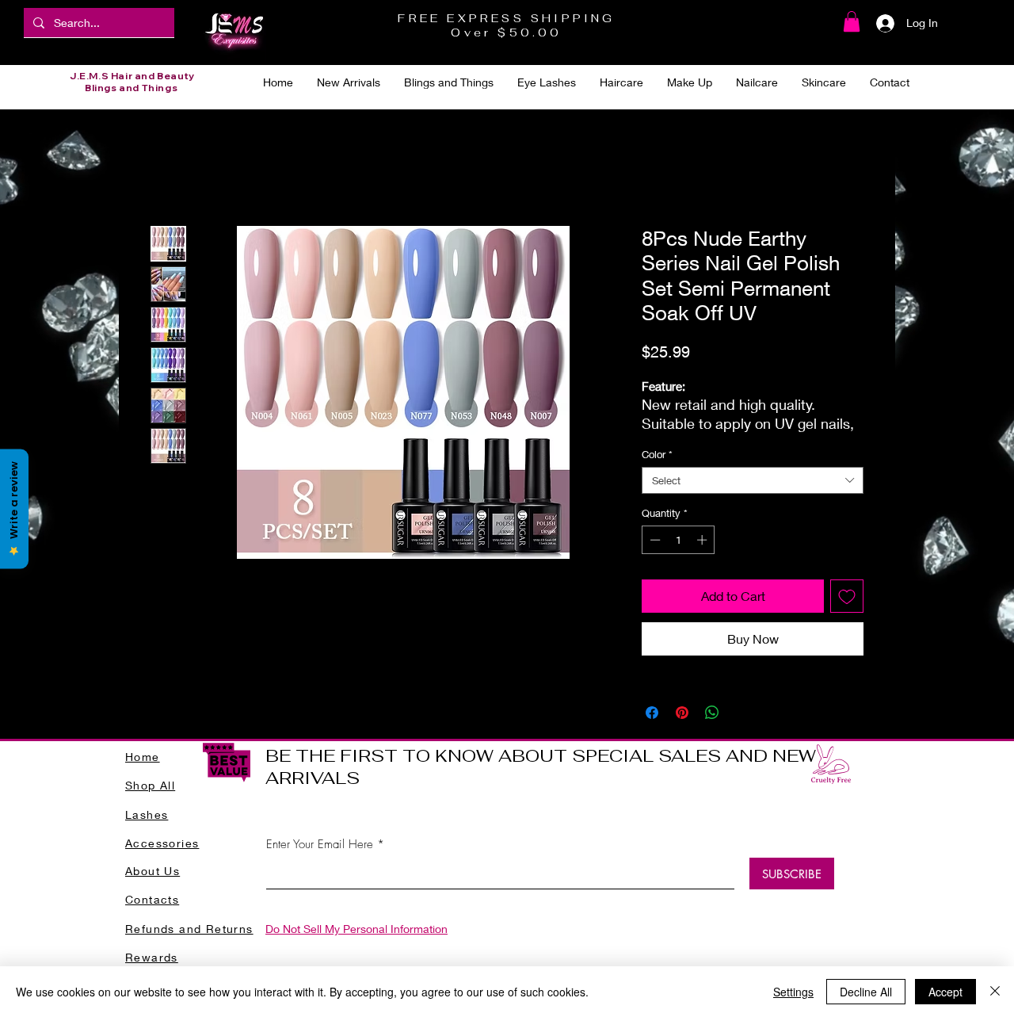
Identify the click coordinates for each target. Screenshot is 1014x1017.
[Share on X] (742, 712)
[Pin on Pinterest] (682, 712)
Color (657, 454)
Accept (945, 992)
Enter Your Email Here (319, 845)
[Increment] (703, 539)
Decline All (866, 992)
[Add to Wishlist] (846, 596)
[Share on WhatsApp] (712, 712)
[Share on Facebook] (651, 712)
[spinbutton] (678, 539)
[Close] (994, 991)
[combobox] (752, 480)
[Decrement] (653, 539)
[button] (851, 21)
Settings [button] (793, 992)
